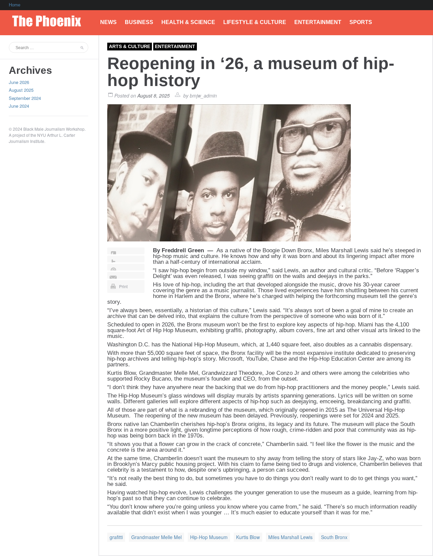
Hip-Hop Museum (209, 537)
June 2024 (19, 106)
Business (139, 22)
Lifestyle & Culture (254, 22)
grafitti (116, 537)
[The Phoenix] (50, 19)
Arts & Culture (129, 46)
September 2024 (25, 98)
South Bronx (334, 537)
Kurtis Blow (248, 537)
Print (123, 286)
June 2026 (19, 82)
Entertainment (317, 22)
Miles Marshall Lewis (290, 537)
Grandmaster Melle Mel (156, 537)
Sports (360, 22)
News (108, 22)
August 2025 (21, 90)
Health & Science (188, 22)
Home (14, 4)
